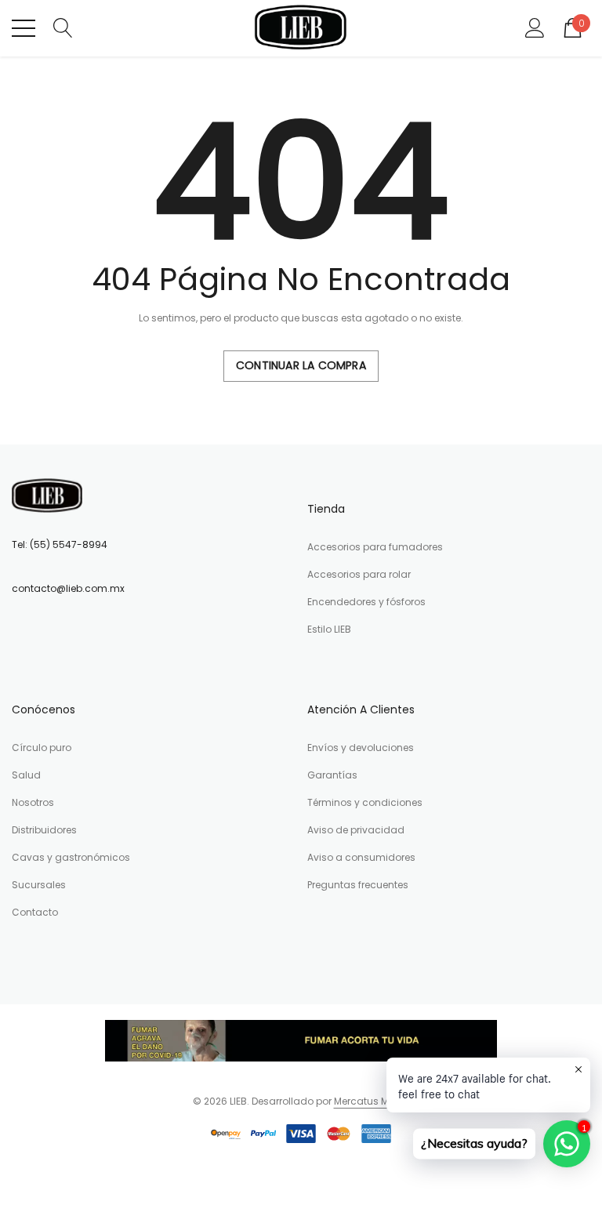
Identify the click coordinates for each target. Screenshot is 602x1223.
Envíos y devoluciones (360, 747)
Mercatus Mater (371, 1101)
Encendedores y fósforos (366, 601)
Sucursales (39, 884)
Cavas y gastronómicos (71, 857)
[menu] (23, 28)
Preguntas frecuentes (357, 884)
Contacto (35, 912)
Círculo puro (41, 747)
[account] (535, 27)
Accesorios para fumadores (375, 546)
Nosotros (33, 802)
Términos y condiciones (364, 802)
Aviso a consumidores (361, 857)
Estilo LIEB (329, 629)
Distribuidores (44, 830)
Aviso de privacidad (355, 830)
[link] (47, 495)
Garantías (332, 775)
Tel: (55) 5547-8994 (59, 544)
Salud (26, 775)
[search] (63, 27)
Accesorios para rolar (359, 574)
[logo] (301, 28)
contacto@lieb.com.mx (68, 588)
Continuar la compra (301, 365)
